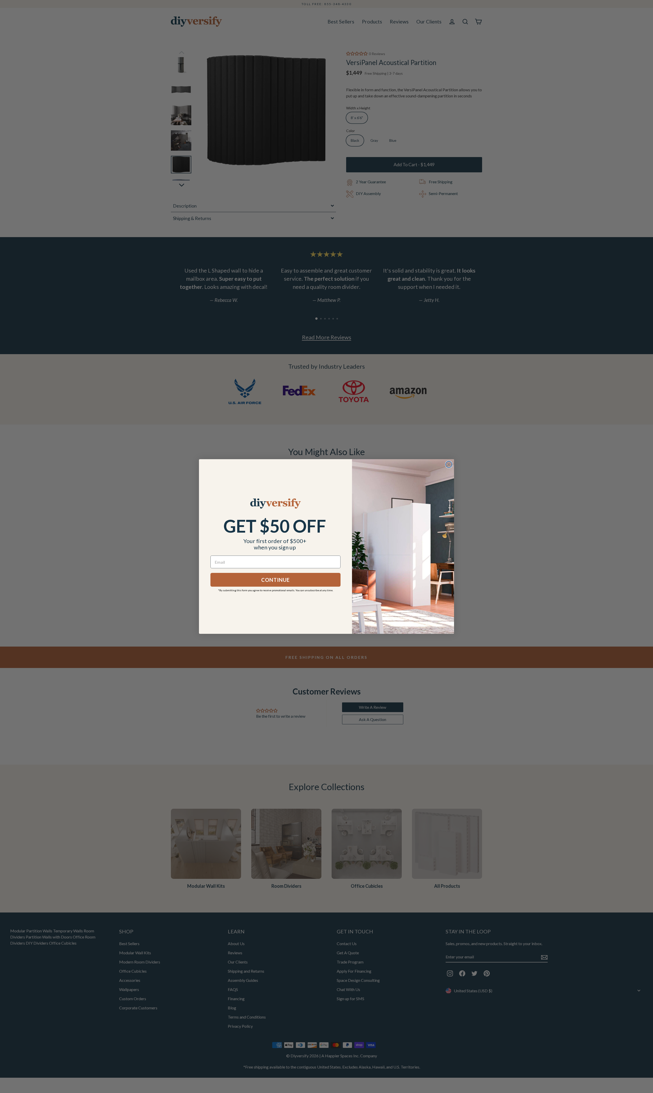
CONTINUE (275, 580)
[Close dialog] (449, 464)
